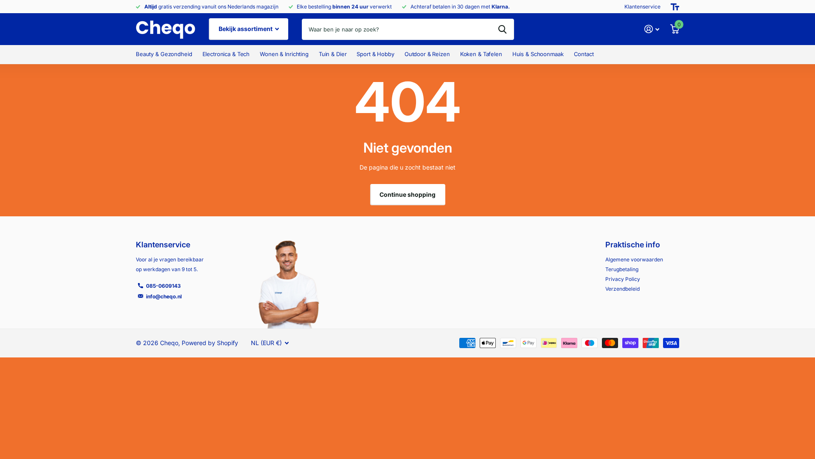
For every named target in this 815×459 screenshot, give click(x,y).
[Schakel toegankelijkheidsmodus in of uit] (675, 7)
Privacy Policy (622, 279)
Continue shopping (407, 194)
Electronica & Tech (226, 54)
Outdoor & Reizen (427, 54)
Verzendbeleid (622, 289)
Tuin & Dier (333, 54)
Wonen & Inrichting (284, 54)
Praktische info (632, 244)
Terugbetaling (621, 269)
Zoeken (502, 29)
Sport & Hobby (375, 54)
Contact (584, 54)
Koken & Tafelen (481, 54)
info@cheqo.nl (164, 296)
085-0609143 (163, 286)
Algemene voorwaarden (634, 259)
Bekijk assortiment (246, 28)
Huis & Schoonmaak (538, 54)
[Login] (652, 29)
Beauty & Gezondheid (164, 54)
